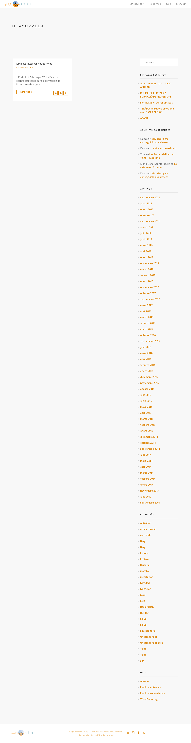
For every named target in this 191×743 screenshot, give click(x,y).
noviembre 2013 (149, 490)
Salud (143, 618)
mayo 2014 (146, 460)
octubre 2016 (148, 335)
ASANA (144, 118)
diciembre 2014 (149, 436)
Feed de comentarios (152, 693)
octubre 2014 (148, 442)
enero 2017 (146, 329)
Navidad (145, 583)
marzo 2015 (146, 418)
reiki (142, 601)
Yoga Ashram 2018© (78, 731)
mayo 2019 (146, 245)
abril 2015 (145, 413)
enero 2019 (146, 257)
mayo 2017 (146, 305)
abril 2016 (145, 359)
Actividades (136, 4)
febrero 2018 (147, 275)
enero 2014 (146, 484)
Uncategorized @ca (151, 642)
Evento (144, 553)
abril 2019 (145, 251)
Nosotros (155, 4)
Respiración (147, 607)
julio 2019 (145, 233)
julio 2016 (145, 347)
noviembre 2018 (149, 263)
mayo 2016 (146, 353)
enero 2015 (146, 430)
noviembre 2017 (149, 287)
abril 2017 (145, 311)
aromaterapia (148, 529)
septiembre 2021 (150, 221)
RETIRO (144, 613)
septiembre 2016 (150, 341)
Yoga (143, 648)
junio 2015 (146, 401)
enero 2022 (146, 209)
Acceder (145, 681)
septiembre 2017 (150, 299)
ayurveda (145, 535)
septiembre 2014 (150, 448)
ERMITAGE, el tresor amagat (156, 102)
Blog (168, 4)
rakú (142, 595)
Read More (26, 92)
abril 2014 (145, 466)
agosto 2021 (147, 227)
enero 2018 (146, 281)
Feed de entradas (150, 687)
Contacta (181, 4)
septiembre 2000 (150, 502)
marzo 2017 (146, 317)
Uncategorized (148, 636)
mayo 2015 (146, 407)
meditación (146, 577)
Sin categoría (147, 630)
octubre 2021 (148, 215)
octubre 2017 (148, 293)
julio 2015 (145, 395)
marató (144, 571)
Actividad (145, 523)
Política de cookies (104, 735)
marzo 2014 (146, 472)
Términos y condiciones (101, 731)
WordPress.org (149, 699)
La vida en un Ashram (164, 148)
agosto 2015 (147, 389)
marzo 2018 (146, 269)
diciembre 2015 (149, 377)
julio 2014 (145, 454)
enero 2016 (146, 371)
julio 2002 (145, 496)
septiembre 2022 (150, 197)
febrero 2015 (147, 424)
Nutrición (145, 589)
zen (142, 660)
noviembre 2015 (149, 383)
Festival (144, 559)
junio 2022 (146, 203)
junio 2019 (146, 239)
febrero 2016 (147, 365)
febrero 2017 (147, 323)
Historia (145, 565)
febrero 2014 (147, 478)
